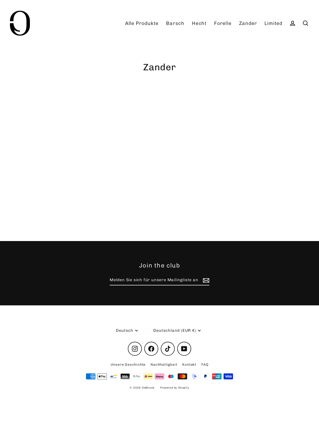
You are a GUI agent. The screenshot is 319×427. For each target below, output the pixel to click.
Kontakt (189, 364)
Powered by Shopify (174, 387)
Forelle (223, 23)
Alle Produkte (142, 23)
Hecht (199, 23)
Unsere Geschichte (128, 364)
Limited (273, 23)
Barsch (175, 23)
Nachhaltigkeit (164, 364)
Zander (248, 23)
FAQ (204, 364)
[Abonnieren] (205, 280)
